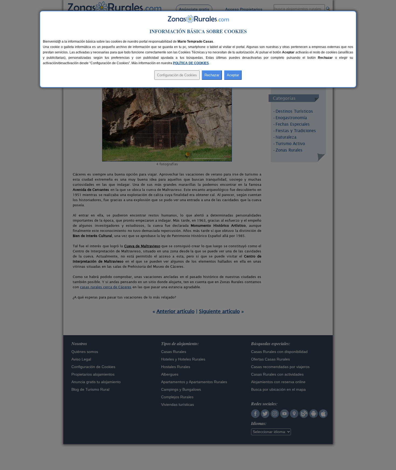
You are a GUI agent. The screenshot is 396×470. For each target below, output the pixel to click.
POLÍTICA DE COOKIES (191, 63)
